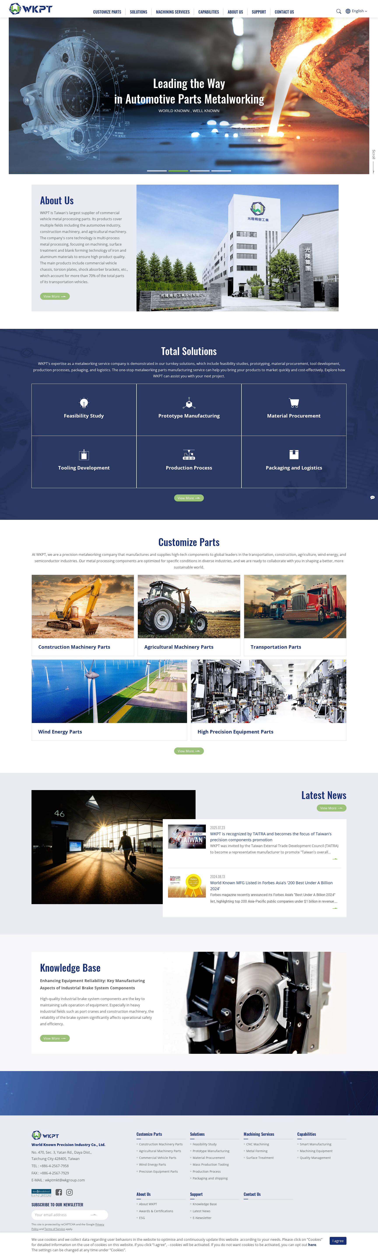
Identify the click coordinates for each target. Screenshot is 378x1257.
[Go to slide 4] (221, 171)
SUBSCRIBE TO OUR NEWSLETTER (57, 1204)
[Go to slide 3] (200, 171)
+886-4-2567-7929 (54, 1173)
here (312, 1244)
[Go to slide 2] (178, 171)
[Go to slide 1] (157, 171)
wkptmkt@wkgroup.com (65, 1180)
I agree (338, 1240)
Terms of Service (54, 1229)
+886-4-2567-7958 (54, 1165)
